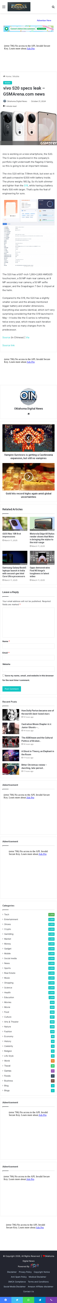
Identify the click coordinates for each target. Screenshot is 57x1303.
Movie (7, 1007)
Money (7, 944)
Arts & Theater (11, 1022)
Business (8, 1080)
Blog (6, 1085)
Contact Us (28, 1291)
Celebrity (8, 1046)
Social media (10, 958)
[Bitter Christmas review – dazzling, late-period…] (10, 769)
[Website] (28, 414)
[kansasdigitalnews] (19, 6)
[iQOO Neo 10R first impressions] (14, 524)
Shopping (8, 983)
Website (6, 664)
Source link (8, 345)
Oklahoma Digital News (17, 101)
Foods (7, 1075)
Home (8, 76)
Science (8, 987)
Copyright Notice (42, 1272)
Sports (7, 968)
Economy (8, 1036)
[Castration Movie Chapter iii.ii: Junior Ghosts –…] (10, 728)
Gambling (8, 934)
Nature (7, 1026)
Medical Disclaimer (37, 1277)
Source (6, 337)
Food (6, 1012)
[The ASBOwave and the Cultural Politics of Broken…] (10, 742)
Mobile (16, 76)
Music (7, 978)
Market (7, 939)
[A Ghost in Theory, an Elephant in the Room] (10, 755)
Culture (7, 1017)
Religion (8, 1051)
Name (6, 641)
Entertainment (11, 919)
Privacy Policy (25, 1272)
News (7, 963)
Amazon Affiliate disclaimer (40, 1286)
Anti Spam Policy (19, 1277)
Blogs (7, 1090)
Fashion (8, 1031)
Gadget (7, 948)
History (7, 1041)
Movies (7, 1002)
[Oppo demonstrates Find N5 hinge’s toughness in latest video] (42, 558)
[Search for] (53, 7)
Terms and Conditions (38, 1281)
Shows (7, 924)
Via (27, 337)
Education (9, 997)
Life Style (9, 1056)
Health (7, 992)
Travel (7, 1065)
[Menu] (3, 7)
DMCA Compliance (17, 1281)
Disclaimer (12, 1272)
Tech (6, 914)
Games (7, 1070)
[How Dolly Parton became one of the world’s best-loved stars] (10, 715)
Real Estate (9, 973)
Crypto (7, 929)
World (7, 1061)
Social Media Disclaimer (15, 1286)
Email (5, 653)
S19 (26, 185)
